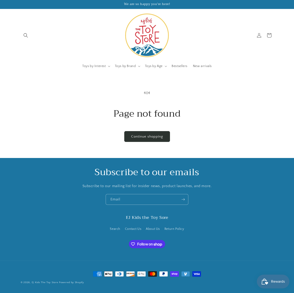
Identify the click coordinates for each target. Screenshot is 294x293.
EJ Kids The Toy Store (45, 282)
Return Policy (174, 229)
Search (115, 229)
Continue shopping (147, 136)
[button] (26, 35)
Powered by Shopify (71, 282)
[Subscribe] (183, 199)
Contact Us (133, 229)
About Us (153, 229)
